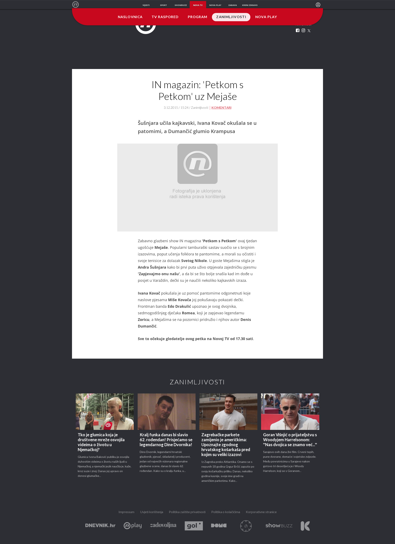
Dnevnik (100, 526)
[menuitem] (318, 4)
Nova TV (77, 4)
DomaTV (219, 526)
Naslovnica (130, 17)
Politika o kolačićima (225, 512)
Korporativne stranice (261, 512)
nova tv (198, 5)
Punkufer (246, 526)
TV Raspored (165, 17)
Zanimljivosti (231, 17)
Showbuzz (279, 526)
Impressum (126, 512)
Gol (194, 526)
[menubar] (318, 5)
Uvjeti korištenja (151, 512)
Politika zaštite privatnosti (187, 512)
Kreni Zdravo (305, 526)
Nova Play (266, 17)
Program (197, 17)
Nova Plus (133, 526)
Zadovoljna (163, 526)
